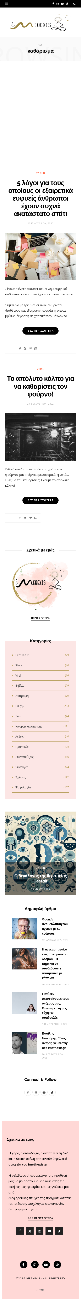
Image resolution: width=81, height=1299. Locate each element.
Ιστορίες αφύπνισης (28, 726)
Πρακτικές (21, 747)
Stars (18, 665)
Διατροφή (22, 696)
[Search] (74, 4)
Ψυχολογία (23, 787)
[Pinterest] (30, 348)
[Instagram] (35, 1264)
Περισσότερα (40, 618)
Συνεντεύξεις (24, 757)
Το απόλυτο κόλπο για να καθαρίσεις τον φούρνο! (40, 386)
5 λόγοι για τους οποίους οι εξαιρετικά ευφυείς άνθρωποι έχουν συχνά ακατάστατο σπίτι (40, 198)
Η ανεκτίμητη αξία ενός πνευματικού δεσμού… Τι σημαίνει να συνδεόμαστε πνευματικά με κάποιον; (54, 964)
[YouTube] (46, 1264)
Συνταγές (21, 767)
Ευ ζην (40, 173)
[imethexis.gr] (40, 22)
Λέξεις (19, 736)
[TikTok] (57, 1264)
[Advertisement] (40, 118)
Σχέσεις (20, 777)
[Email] (35, 348)
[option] (40, 853)
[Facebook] (20, 348)
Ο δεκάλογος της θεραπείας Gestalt (40, 878)
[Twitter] (25, 348)
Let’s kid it (22, 655)
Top (41, 1290)
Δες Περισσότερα (40, 1218)
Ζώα (18, 716)
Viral (40, 368)
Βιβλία (19, 685)
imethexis (33, 1278)
